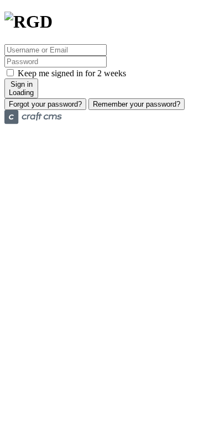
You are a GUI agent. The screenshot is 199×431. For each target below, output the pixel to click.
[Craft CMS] (33, 121)
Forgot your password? (45, 104)
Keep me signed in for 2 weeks (70, 73)
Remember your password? (136, 104)
